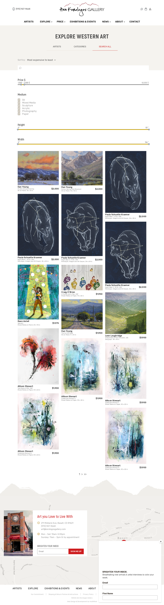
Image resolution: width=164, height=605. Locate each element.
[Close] (161, 541)
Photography (29, 111)
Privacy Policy (88, 594)
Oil (23, 99)
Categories (80, 46)
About (119, 21)
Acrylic (26, 108)
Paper (25, 114)
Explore (45, 21)
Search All (105, 46)
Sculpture (27, 105)
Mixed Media (29, 102)
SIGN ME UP (76, 551)
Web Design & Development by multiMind (82, 601)
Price (60, 21)
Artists (29, 21)
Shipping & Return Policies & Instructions (63, 594)
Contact (134, 21)
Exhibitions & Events (83, 21)
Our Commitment (37, 594)
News (105, 21)
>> (85, 474)
